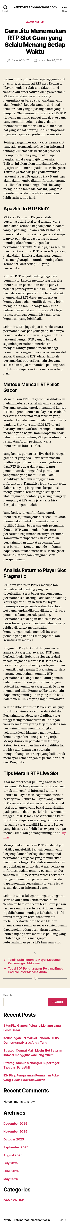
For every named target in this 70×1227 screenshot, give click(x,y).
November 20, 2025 (51, 60)
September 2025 (15, 1147)
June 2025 (11, 1171)
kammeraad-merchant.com (35, 7)
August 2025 (12, 1155)
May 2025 (10, 1179)
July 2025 (10, 1163)
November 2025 (15, 1131)
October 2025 (13, 1139)
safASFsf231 (23, 60)
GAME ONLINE (35, 22)
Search (7, 995)
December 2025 (15, 1123)
